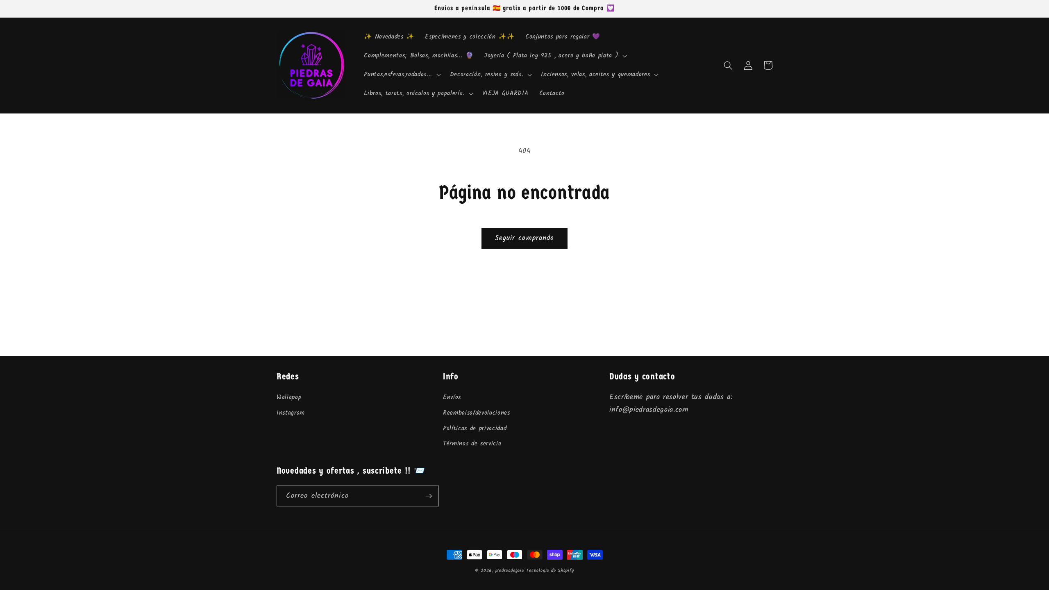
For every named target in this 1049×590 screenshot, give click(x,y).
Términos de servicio (472, 444)
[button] (555, 56)
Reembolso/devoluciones (476, 413)
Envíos (452, 397)
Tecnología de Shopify (550, 570)
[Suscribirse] (428, 496)
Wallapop (289, 397)
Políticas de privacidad (474, 428)
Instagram (291, 413)
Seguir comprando (524, 238)
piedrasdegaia (509, 570)
